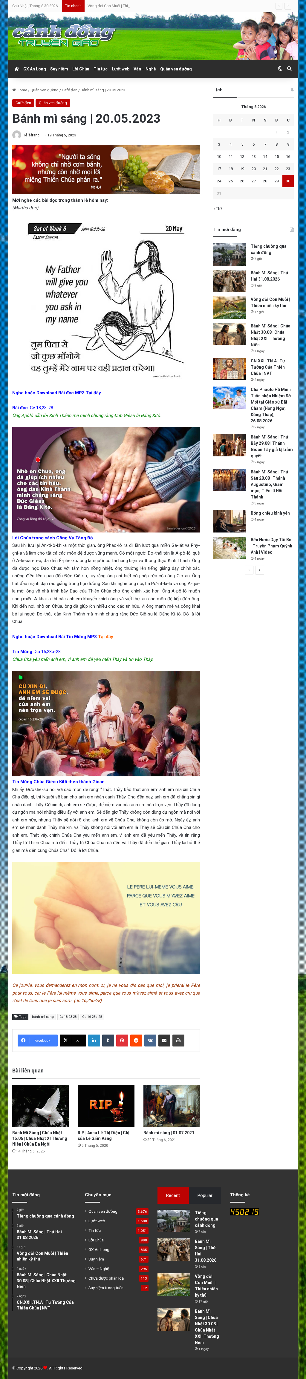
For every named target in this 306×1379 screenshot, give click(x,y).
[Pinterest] (122, 1040)
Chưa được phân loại (106, 1278)
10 (219, 156)
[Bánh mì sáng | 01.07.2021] (171, 1106)
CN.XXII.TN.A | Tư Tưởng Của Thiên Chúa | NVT (268, 367)
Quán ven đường (176, 69)
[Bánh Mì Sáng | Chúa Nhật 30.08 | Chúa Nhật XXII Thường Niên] (229, 334)
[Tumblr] (108, 1040)
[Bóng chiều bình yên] (229, 521)
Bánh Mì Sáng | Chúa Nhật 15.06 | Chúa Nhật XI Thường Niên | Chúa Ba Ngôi (39, 1138)
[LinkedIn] (94, 1040)
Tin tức (101, 69)
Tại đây (93, 392)
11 (231, 156)
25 (231, 181)
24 (219, 181)
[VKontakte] (150, 1040)
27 (254, 181)
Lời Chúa (80, 69)
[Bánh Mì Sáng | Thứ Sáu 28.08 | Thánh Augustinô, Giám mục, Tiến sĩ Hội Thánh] (229, 480)
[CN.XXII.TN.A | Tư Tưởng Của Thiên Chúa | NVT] (229, 369)
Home (21, 90)
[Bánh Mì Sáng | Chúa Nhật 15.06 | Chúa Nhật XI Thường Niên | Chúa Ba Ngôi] (40, 1106)
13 (254, 156)
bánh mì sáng (43, 1017)
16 (288, 156)
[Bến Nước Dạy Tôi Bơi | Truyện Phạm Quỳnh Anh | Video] (229, 548)
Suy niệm (59, 69)
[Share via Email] (164, 1040)
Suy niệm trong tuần (105, 1287)
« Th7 (217, 208)
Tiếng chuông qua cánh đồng (206, 1219)
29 (277, 181)
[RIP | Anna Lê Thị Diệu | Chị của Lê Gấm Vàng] (106, 1106)
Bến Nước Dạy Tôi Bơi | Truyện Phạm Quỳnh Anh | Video (272, 546)
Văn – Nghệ (145, 69)
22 (277, 169)
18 (231, 169)
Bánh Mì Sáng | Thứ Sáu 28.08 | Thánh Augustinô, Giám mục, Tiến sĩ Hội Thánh (269, 484)
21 (265, 169)
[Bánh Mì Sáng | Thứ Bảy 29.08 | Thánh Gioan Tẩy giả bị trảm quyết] (229, 445)
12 (242, 156)
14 (265, 156)
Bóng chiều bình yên (270, 513)
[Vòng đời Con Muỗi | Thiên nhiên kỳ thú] (229, 307)
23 (288, 169)
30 (288, 181)
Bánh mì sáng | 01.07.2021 (168, 1132)
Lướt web (120, 69)
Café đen (69, 90)
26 (242, 181)
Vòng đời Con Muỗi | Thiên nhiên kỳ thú (120, 6)
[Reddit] (136, 1040)
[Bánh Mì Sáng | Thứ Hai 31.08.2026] (229, 281)
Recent (173, 1195)
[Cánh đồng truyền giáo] (64, 36)
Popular (205, 1195)
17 (219, 169)
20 (254, 169)
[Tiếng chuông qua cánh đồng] (229, 254)
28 (265, 181)
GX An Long (34, 69)
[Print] (178, 1040)
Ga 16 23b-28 (92, 1017)
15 (277, 156)
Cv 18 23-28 (67, 1017)
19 (242, 169)
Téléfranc (31, 135)
